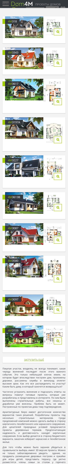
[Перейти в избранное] (62, 8)
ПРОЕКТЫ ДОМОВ (47, 5)
